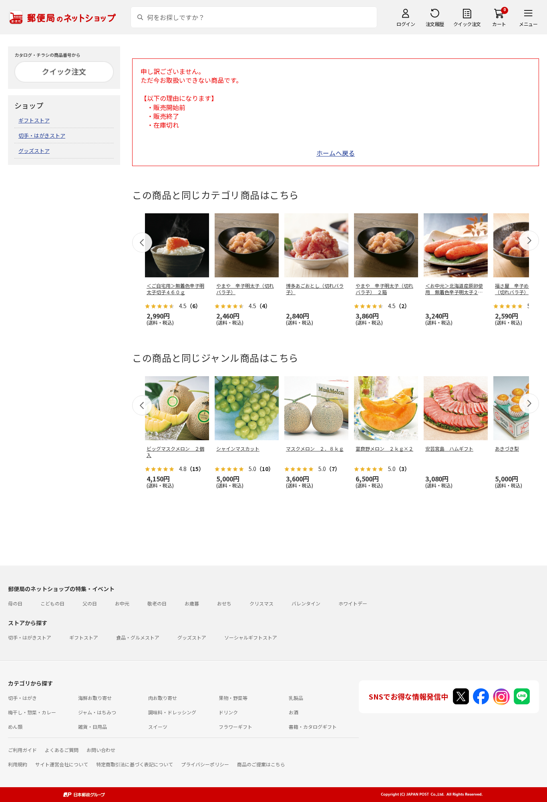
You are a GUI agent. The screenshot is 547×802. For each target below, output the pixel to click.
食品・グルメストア (137, 637)
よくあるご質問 (61, 749)
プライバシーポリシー (205, 764)
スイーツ (157, 726)
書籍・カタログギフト (313, 726)
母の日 (15, 603)
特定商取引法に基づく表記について (134, 764)
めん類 (15, 726)
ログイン (405, 23)
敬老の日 (157, 603)
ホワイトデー (352, 603)
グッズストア (34, 150)
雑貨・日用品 (92, 726)
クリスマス (261, 603)
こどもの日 (52, 603)
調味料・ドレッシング (172, 712)
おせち (224, 603)
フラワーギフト (235, 726)
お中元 (122, 603)
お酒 (293, 712)
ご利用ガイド (22, 749)
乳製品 (296, 697)
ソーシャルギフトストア (250, 637)
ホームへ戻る (335, 153)
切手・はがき (22, 697)
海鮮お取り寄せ (95, 697)
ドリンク (228, 712)
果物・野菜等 (233, 697)
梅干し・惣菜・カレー (32, 712)
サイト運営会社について (61, 764)
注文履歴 (435, 23)
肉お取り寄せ (162, 697)
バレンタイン (306, 603)
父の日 (89, 603)
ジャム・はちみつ (97, 712)
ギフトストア (34, 120)
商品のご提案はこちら (261, 764)
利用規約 (17, 764)
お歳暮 (192, 603)
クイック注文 (467, 23)
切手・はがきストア (41, 135)
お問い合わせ (100, 749)
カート (499, 23)
